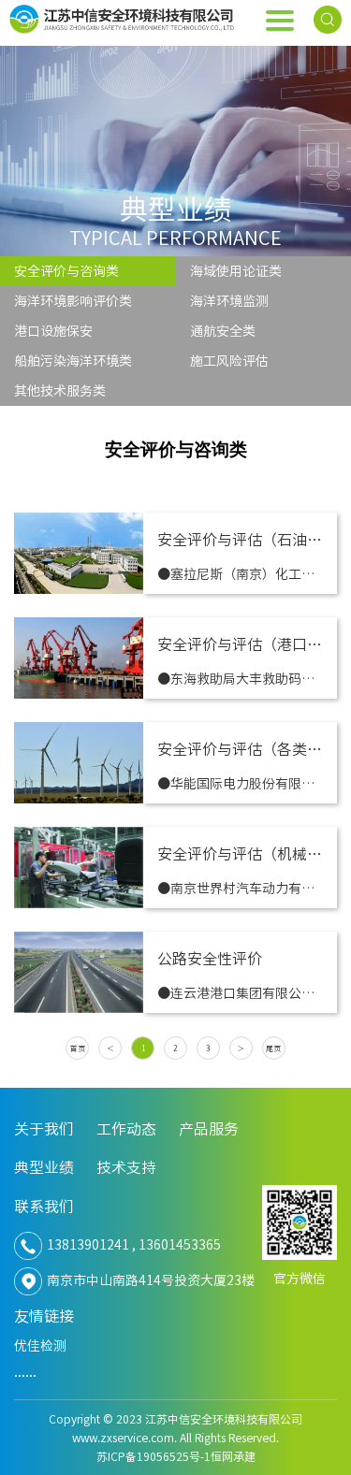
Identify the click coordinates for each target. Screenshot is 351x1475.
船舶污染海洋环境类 (73, 361)
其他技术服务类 (60, 391)
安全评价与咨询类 (66, 271)
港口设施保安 (53, 331)
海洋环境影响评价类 (73, 301)
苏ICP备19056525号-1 (153, 1456)
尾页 (273, 1048)
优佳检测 (40, 1345)
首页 (77, 1048)
